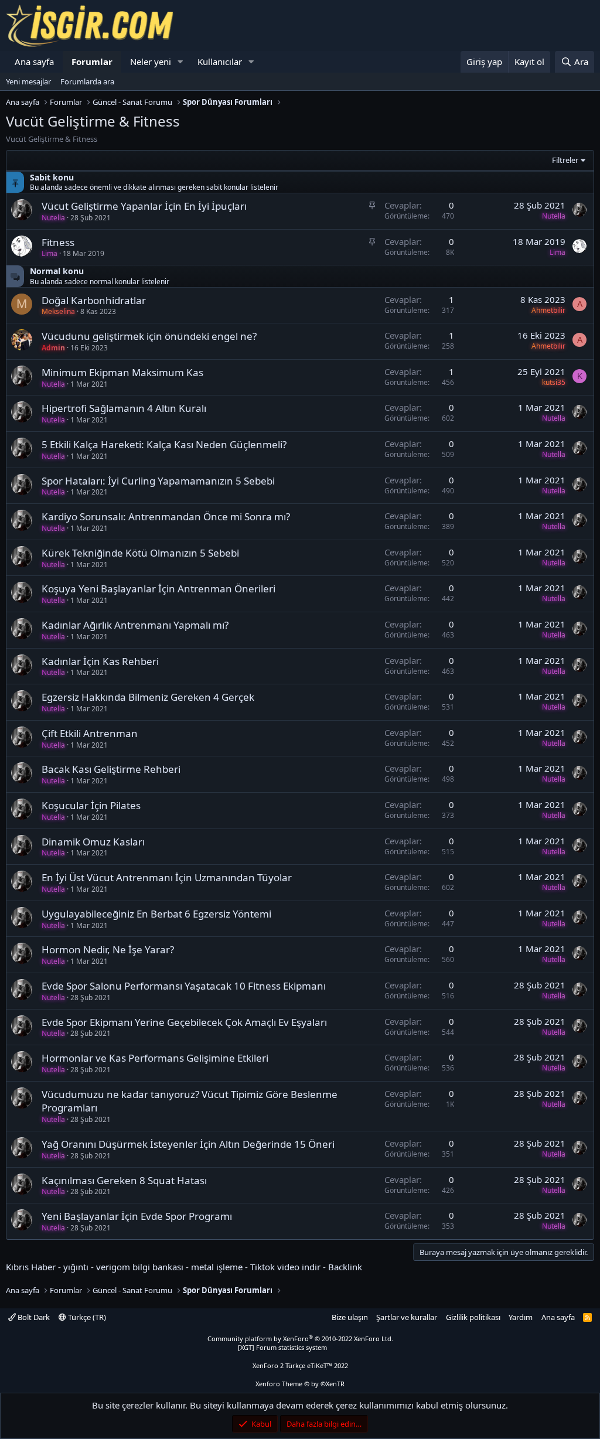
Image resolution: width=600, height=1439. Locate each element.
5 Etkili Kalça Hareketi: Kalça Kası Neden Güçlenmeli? (164, 444)
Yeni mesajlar (28, 81)
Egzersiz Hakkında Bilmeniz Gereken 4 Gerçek (148, 697)
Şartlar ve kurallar (406, 1317)
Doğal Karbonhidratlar (94, 300)
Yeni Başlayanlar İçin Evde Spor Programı (137, 1216)
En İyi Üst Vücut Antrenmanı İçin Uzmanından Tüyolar (167, 877)
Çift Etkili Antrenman (90, 733)
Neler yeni (150, 61)
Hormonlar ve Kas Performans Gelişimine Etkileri (155, 1058)
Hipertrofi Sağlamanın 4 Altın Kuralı (124, 408)
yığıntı (75, 1267)
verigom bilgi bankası (139, 1267)
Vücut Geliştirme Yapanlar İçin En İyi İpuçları (144, 206)
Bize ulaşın (350, 1317)
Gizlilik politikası (473, 1317)
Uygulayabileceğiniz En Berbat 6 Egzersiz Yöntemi (156, 913)
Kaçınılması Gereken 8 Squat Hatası (124, 1180)
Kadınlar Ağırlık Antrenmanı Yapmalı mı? (135, 625)
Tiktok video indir (285, 1267)
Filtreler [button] (565, 160)
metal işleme (217, 1267)
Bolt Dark (33, 1317)
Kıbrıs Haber (31, 1267)
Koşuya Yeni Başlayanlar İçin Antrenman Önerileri (158, 588)
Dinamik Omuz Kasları (93, 841)
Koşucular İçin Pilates (91, 805)
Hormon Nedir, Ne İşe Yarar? (108, 949)
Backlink (345, 1267)
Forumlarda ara (87, 81)
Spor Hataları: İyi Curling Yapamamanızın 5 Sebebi (158, 480)
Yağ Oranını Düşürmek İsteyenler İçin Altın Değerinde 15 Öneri (188, 1144)
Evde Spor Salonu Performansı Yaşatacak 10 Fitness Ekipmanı (184, 986)
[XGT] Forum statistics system (300, 1347)
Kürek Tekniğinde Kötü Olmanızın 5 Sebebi (140, 553)
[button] (180, 62)
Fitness (58, 242)
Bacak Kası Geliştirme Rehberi (111, 769)
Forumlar (91, 61)
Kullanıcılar (219, 61)
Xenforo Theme (300, 1383)
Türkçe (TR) (86, 1317)
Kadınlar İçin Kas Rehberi (100, 661)
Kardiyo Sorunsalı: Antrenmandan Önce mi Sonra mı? (166, 516)
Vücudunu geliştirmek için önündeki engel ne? (149, 336)
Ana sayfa (34, 61)
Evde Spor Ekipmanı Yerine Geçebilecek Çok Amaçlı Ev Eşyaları (184, 1022)
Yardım (521, 1317)
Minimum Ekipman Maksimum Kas (122, 372)
